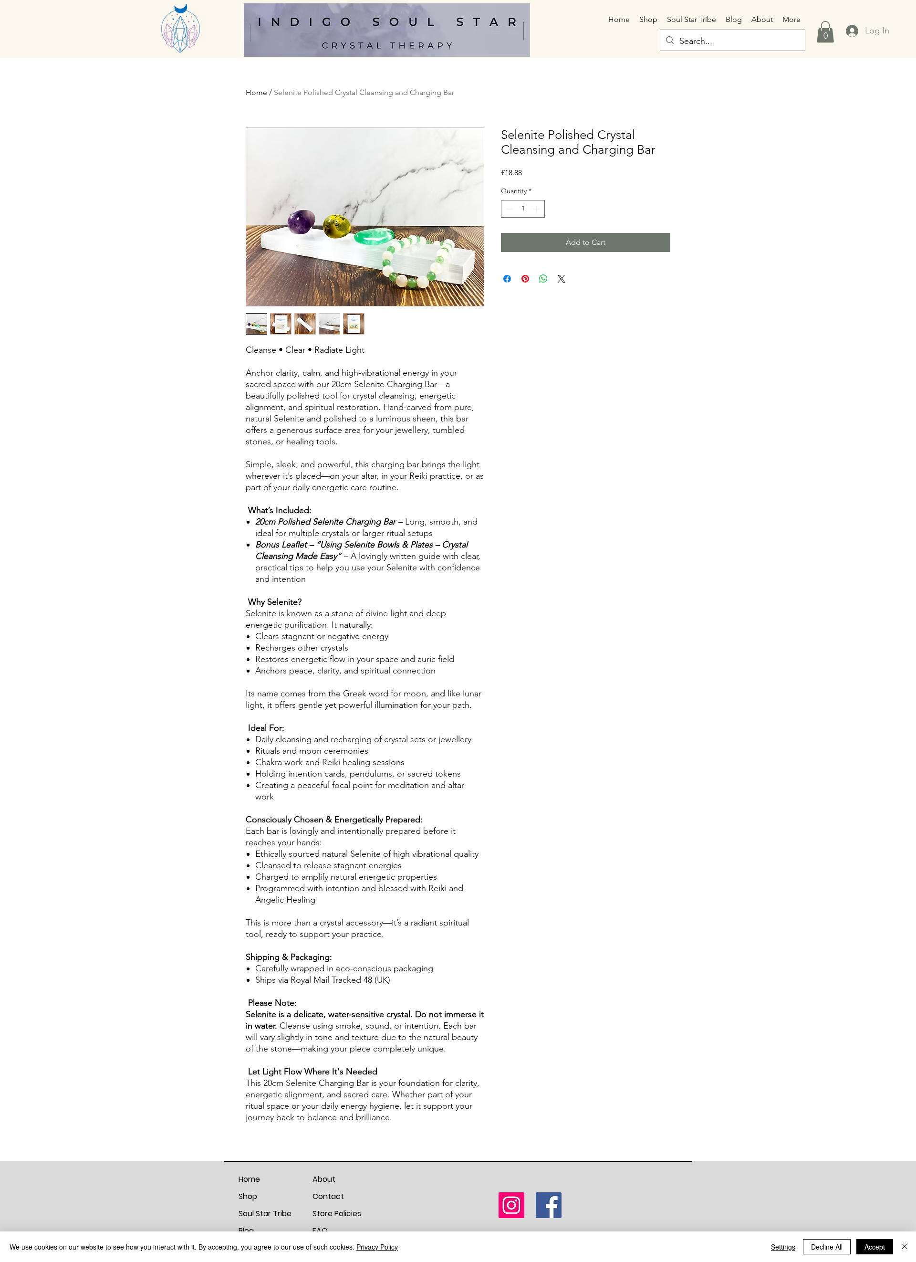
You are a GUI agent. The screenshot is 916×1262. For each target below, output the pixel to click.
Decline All (827, 1246)
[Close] (904, 1246)
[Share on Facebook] (507, 278)
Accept (874, 1246)
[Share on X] (561, 278)
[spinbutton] (522, 208)
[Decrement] (508, 208)
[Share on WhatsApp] (543, 278)
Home (256, 92)
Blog (246, 1230)
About (323, 1179)
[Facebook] (549, 1205)
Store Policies (336, 1213)
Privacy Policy (377, 1246)
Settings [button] (783, 1246)
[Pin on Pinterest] (525, 278)
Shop (248, 1196)
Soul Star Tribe (265, 1213)
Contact (328, 1196)
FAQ (320, 1230)
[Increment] (537, 208)
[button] (825, 31)
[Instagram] (511, 1205)
